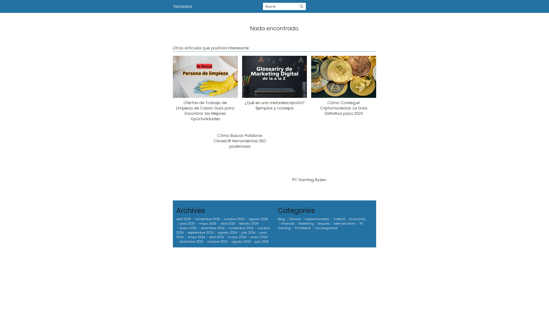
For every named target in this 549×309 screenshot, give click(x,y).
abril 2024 (216, 237)
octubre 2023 (217, 241)
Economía (357, 219)
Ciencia (294, 219)
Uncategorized (326, 228)
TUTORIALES (303, 228)
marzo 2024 (237, 237)
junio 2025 (187, 223)
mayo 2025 (207, 223)
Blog (281, 219)
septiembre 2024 (201, 232)
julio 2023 (262, 241)
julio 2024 (248, 232)
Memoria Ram (345, 223)
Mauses (324, 223)
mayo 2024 (196, 237)
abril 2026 (183, 219)
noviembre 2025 (207, 219)
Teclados (182, 6)
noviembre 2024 (241, 228)
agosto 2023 (241, 241)
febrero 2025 (249, 223)
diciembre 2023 (191, 241)
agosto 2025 (258, 219)
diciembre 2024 (213, 228)
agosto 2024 (227, 232)
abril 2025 (227, 223)
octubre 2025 (234, 219)
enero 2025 (188, 228)
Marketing (306, 223)
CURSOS (339, 219)
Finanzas (288, 223)
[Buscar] (301, 6)
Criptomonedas (317, 219)
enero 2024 (258, 237)
